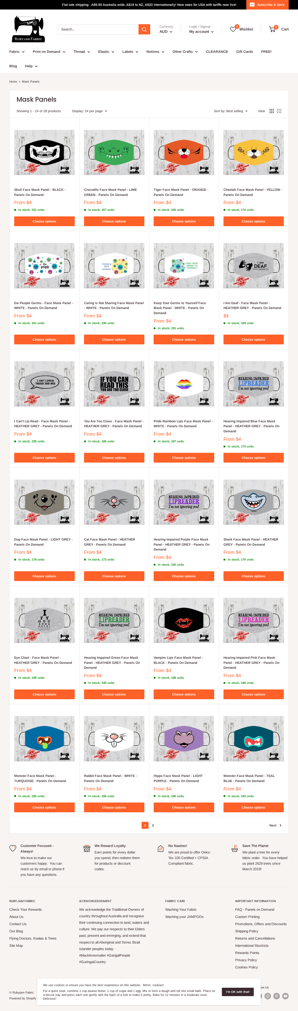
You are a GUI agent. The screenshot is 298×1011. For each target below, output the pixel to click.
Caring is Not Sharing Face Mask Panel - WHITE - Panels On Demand (114, 305)
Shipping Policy (246, 931)
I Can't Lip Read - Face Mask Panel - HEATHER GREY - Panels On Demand (43, 423)
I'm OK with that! (238, 992)
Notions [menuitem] (152, 52)
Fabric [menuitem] (14, 52)
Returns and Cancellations (255, 938)
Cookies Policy (246, 967)
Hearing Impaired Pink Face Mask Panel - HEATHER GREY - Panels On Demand (251, 662)
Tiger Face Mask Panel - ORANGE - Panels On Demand (181, 192)
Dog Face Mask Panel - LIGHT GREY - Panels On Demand (43, 541)
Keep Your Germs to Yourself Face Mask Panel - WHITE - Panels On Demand (180, 308)
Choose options (44, 221)
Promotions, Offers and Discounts (261, 924)
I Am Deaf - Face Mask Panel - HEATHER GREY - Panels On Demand (252, 305)
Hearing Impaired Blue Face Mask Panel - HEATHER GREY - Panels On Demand (251, 426)
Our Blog (16, 931)
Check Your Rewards (25, 909)
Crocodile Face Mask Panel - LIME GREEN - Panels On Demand (110, 192)
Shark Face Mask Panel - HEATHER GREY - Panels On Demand (251, 541)
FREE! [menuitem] (266, 52)
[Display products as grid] (272, 111)
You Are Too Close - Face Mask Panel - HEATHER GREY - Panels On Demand (114, 423)
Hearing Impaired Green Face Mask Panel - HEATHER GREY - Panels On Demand (112, 662)
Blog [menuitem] (13, 66)
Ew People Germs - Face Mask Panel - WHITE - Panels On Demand (43, 305)
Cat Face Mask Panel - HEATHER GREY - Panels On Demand (109, 541)
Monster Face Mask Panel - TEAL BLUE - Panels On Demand (249, 778)
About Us (16, 917)
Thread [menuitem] (79, 52)
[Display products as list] (279, 111)
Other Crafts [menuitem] (183, 52)
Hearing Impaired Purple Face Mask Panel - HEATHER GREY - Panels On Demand (182, 544)
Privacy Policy (246, 960)
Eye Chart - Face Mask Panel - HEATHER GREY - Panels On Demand (43, 660)
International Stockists (252, 945)
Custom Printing (247, 917)
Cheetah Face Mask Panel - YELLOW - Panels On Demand (253, 192)
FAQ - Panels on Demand (254, 909)
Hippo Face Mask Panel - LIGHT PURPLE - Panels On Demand (178, 778)
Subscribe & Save (270, 5)
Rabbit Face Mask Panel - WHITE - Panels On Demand (110, 778)
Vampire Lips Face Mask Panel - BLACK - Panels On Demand (178, 660)
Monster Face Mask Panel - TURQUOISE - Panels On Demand (40, 778)
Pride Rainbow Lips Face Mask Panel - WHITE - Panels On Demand (183, 423)
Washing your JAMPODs (184, 917)
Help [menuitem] (29, 66)
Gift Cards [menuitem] (244, 52)
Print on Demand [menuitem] (46, 52)
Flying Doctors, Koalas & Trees (33, 938)
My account (199, 32)
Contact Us (18, 924)
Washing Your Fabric (181, 909)
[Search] (144, 29)
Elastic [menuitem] (103, 52)
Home (13, 81)
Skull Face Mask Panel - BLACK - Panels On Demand (40, 192)
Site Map (16, 945)
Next (272, 825)
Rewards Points (247, 953)
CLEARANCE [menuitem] (217, 52)
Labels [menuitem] (127, 52)
